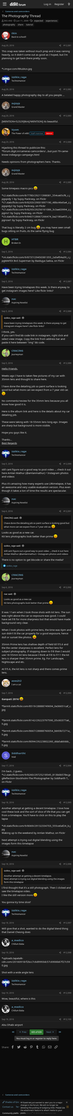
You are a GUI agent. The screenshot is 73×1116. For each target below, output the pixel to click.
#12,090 (67, 463)
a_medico (18, 940)
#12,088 (67, 311)
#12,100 (67, 1019)
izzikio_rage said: (12, 317)
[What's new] (69, 4)
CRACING (17, 350)
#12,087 (67, 281)
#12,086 (67, 251)
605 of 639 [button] (36, 1031)
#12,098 (67, 952)
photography (9, 24)
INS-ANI (8, 20)
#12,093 (67, 693)
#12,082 (67, 89)
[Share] (60, 46)
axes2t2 (17, 680)
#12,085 (67, 182)
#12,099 (67, 992)
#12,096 (67, 864)
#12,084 (67, 142)
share (20, 24)
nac (14, 299)
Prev (23, 1031)
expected (38, 20)
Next (49, 1031)
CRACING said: (11, 517)
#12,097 (67, 922)
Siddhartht (19, 753)
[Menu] (5, 4)
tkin (14, 33)
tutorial (29, 24)
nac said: (8, 593)
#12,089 (67, 363)
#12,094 (67, 765)
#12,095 (67, 802)
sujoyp (16, 103)
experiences (51, 20)
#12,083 (67, 115)
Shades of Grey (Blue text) (18, 1102)
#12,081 (67, 45)
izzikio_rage (19, 77)
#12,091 (67, 511)
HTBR (15, 239)
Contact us (7, 1106)
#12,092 (67, 587)
